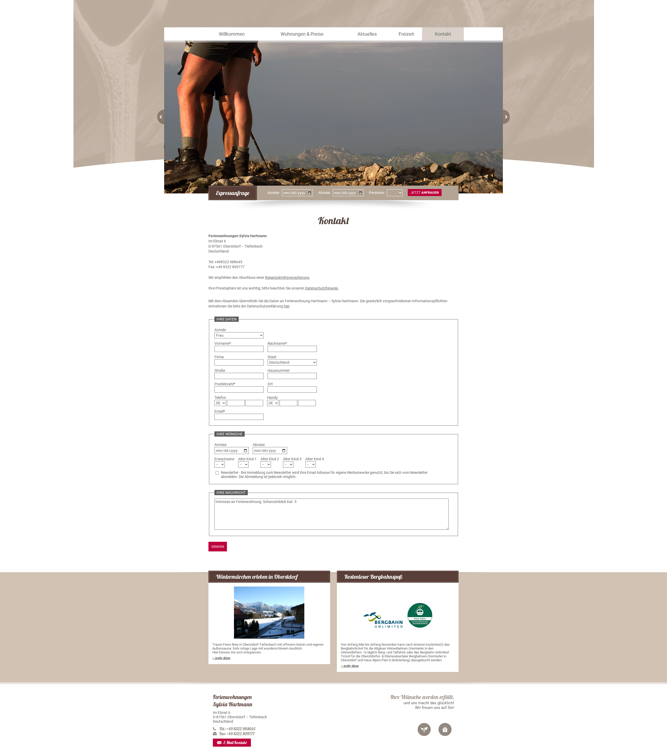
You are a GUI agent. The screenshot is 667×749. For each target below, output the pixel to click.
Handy (272, 397)
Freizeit (405, 38)
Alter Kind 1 (247, 459)
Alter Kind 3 (292, 459)
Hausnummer (279, 370)
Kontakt (442, 38)
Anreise (273, 193)
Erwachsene (224, 459)
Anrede (220, 330)
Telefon (220, 397)
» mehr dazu (221, 658)
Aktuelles (366, 38)
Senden (217, 547)
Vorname (222, 343)
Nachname (277, 343)
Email (219, 411)
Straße (219, 370)
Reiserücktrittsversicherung (287, 277)
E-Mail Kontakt (235, 742)
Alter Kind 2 (270, 459)
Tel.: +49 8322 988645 (237, 728)
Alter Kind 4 (314, 459)
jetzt (425, 192)
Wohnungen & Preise (301, 38)
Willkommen (232, 38)
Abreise (324, 193)
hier (287, 306)
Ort (270, 384)
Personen (376, 193)
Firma (219, 357)
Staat (272, 357)
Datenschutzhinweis (321, 288)
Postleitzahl (224, 384)
